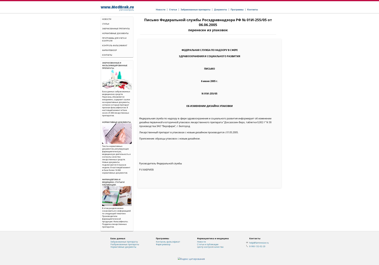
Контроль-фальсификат (168, 241)
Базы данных (117, 238)
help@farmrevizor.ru (259, 242)
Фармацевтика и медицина (213, 238)
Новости (160, 9)
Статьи (173, 9)
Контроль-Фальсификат (114, 45)
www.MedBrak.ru (117, 8)
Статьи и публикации (207, 244)
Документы (220, 9)
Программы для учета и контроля (114, 39)
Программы (237, 9)
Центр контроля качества (210, 246)
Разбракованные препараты (124, 244)
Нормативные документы (115, 33)
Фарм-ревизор (109, 50)
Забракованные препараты (195, 9)
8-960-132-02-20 (257, 246)
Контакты (252, 9)
